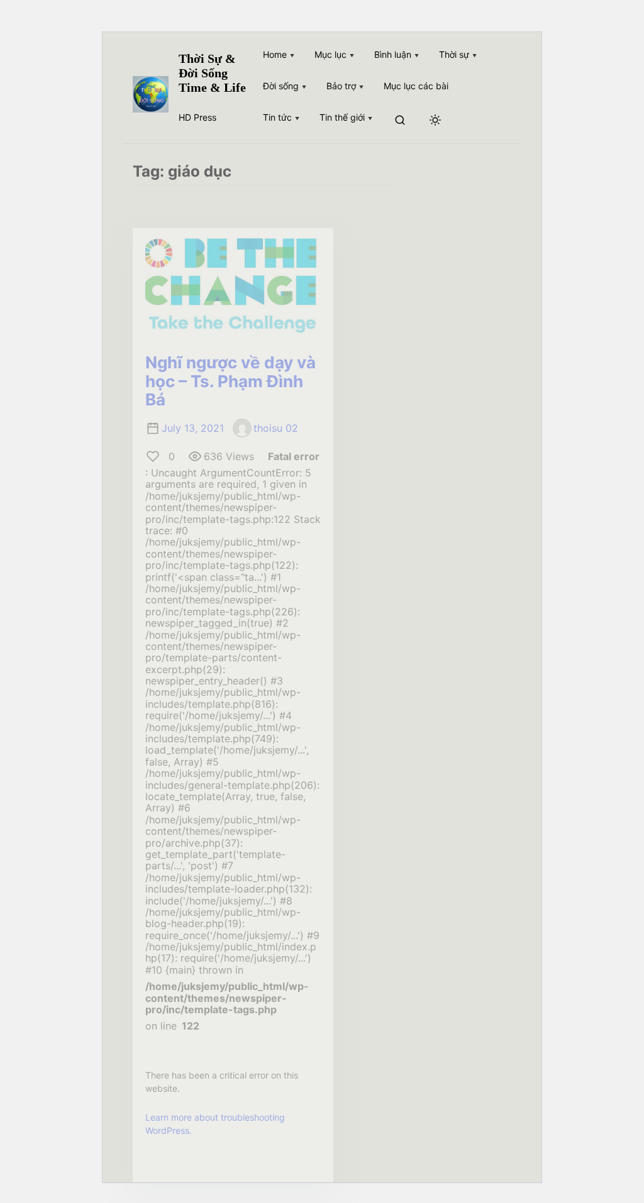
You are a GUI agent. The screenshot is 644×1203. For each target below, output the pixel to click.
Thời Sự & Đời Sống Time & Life (212, 73)
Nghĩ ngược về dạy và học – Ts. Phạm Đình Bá (230, 381)
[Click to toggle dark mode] (435, 120)
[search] (400, 121)
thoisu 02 (275, 428)
